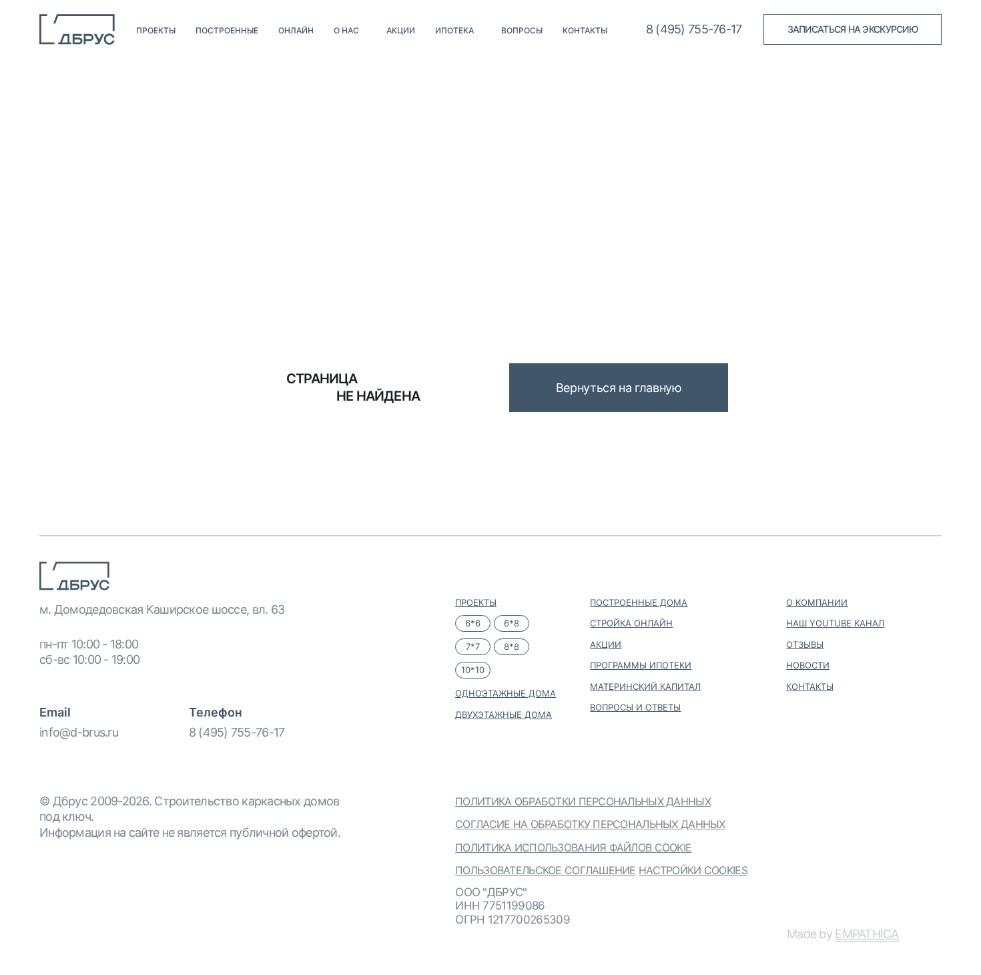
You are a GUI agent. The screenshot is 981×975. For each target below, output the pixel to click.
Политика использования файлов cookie (573, 847)
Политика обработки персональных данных (583, 801)
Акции (400, 31)
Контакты (585, 31)
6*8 (511, 623)
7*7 (473, 646)
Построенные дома (638, 602)
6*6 (472, 623)
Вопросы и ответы (635, 707)
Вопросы (522, 31)
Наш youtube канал (835, 623)
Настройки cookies (693, 870)
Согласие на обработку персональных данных (590, 824)
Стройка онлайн (631, 623)
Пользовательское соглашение (545, 870)
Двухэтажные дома (503, 714)
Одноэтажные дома (505, 693)
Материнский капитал (645, 686)
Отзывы (805, 644)
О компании (817, 602)
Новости (808, 665)
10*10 (472, 669)
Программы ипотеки (640, 665)
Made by (843, 934)
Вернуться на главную (619, 388)
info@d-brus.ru (78, 732)
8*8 (511, 646)
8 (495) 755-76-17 (237, 732)
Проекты (156, 31)
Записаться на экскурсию (852, 29)
